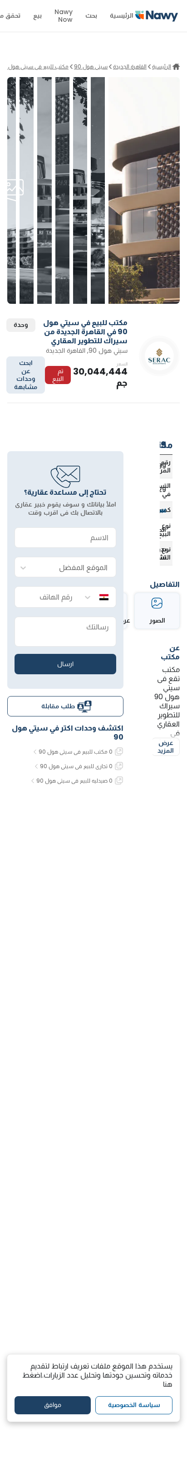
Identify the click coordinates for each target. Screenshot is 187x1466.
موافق (52, 1404)
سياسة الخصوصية (134, 1404)
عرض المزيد (165, 746)
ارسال (65, 663)
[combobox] (74, 567)
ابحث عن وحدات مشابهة (25, 374)
